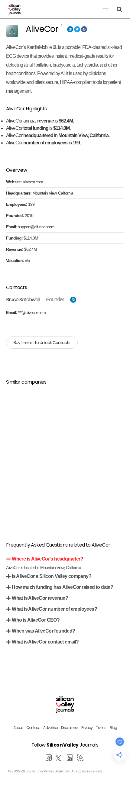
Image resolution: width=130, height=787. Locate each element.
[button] (105, 9)
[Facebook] (84, 29)
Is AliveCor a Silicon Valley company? (51, 576)
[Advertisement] (65, 456)
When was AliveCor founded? (43, 630)
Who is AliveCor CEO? (36, 620)
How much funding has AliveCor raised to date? (62, 587)
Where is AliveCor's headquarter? (47, 558)
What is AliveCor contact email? (45, 641)
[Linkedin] (70, 29)
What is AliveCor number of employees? (54, 609)
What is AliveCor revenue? (40, 598)
